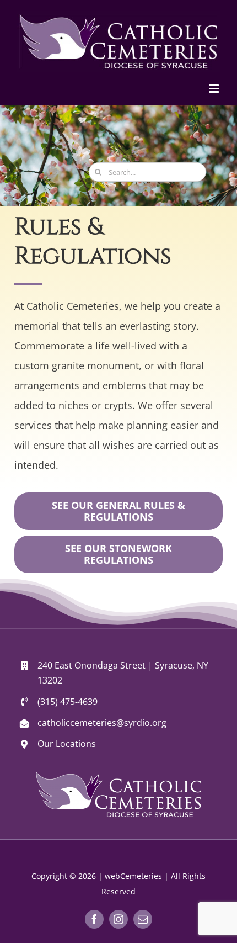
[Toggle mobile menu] (214, 88)
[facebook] (94, 919)
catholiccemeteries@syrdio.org (101, 723)
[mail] (142, 919)
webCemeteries (133, 876)
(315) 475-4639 (67, 702)
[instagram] (118, 919)
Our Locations (66, 744)
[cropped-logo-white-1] (118, 776)
